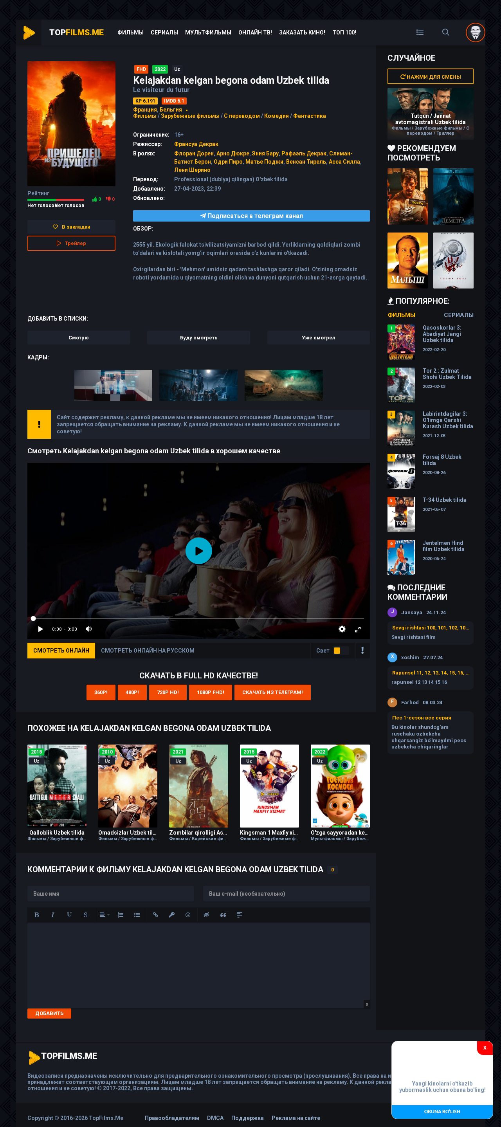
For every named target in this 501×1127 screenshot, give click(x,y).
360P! (101, 692)
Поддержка (247, 1118)
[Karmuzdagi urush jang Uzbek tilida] (407, 196)
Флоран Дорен (194, 153)
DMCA (215, 1118)
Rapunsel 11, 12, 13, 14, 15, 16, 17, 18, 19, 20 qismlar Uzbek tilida (431, 672)
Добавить (49, 1013)
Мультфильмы (208, 32)
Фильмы (130, 32)
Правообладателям (172, 1118)
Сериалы (164, 32)
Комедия (276, 116)
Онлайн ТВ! (255, 32)
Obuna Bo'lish (442, 1112)
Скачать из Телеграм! (272, 692)
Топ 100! (344, 32)
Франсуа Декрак (196, 144)
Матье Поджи (264, 162)
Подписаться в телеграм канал (254, 216)
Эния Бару (265, 153)
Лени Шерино (192, 170)
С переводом (242, 116)
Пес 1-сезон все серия (421, 717)
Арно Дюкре (232, 153)
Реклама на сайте (296, 1118)
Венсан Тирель (306, 162)
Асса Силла (344, 162)
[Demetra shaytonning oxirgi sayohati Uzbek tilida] (453, 196)
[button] (36, 914)
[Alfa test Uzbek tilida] (453, 261)
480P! (132, 692)
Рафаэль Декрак (303, 153)
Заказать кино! (302, 32)
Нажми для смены (433, 77)
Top (76, 32)
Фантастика (309, 116)
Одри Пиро (228, 162)
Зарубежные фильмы (190, 116)
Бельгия (171, 109)
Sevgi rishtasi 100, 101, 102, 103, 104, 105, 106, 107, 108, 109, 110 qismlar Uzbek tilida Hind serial (431, 627)
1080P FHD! (210, 692)
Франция (145, 109)
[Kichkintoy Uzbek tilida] (407, 261)
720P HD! (168, 692)
